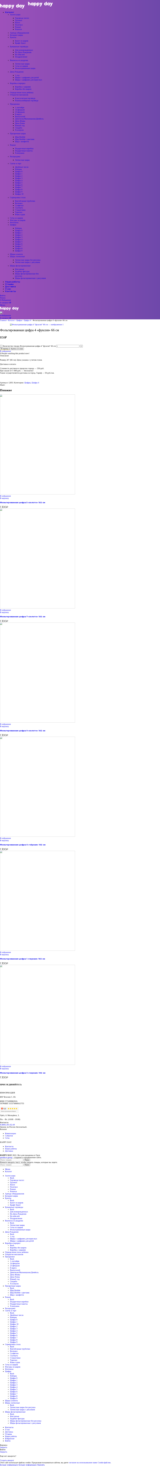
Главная (3, 320)
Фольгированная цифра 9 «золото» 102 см (22, 730)
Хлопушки (19, 153)
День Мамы (20, 121)
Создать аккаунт (7, 1460)
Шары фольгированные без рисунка (25, 1421)
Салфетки (19, 205)
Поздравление (21, 57)
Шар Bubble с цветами (24, 139)
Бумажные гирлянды (19, 46)
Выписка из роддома (19, 60)
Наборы (18, 169)
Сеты (7, 1138)
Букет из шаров (21, 41)
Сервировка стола (18, 197)
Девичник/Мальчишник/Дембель (29, 119)
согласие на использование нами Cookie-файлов (89, 1463)
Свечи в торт (15, 163)
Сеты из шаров (21, 66)
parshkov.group (6, 1157)
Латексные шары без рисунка (27, 260)
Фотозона (14, 222)
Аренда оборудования (19, 33)
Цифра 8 (18, 189)
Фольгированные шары (25, 68)
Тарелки (18, 212)
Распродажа (15, 156)
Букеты (13, 37)
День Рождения (16, 72)
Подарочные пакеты (24, 151)
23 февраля (19, 112)
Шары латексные (17, 256)
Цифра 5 (18, 183)
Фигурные (19, 269)
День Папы (20, 123)
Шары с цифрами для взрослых (28, 80)
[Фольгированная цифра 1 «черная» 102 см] (37, 950)
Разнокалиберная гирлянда (26, 100)
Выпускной (20, 116)
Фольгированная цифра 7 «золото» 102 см (22, 616)
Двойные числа (21, 167)
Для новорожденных (24, 50)
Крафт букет (20, 43)
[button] (4, 498)
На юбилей (20, 54)
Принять (41, 1465)
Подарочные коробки (24, 148)
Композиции (10, 1133)
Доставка (9, 1151)
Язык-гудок (20, 214)
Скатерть (19, 208)
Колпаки (18, 203)
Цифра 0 (18, 171)
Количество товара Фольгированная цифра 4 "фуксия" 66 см (29, 346)
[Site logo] (12, 8)
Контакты (9, 1146)
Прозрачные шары (18, 133)
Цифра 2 (18, 176)
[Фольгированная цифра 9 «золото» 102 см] (37, 722)
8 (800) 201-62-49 (7, 1125)
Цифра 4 (18, 180)
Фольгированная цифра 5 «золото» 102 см (22, 502)
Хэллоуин (19, 130)
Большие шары (16, 35)
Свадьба (18, 128)
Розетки (18, 29)
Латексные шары (22, 64)
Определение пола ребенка (21, 92)
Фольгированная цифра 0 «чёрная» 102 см (23, 845)
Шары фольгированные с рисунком (30, 278)
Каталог (11, 320)
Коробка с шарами (23, 87)
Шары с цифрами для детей (27, 77)
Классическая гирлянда (25, 98)
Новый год (19, 125)
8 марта (18, 114)
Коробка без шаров (23, 89)
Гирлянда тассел (22, 18)
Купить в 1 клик (17, 349)
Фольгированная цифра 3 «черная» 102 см (22, 1073)
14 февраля (19, 110)
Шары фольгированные (20, 266)
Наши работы (11, 1149)
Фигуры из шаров (18, 220)
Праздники (15, 104)
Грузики (18, 20)
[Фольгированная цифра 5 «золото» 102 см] (37, 494)
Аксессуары (15, 14)
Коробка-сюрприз (17, 83)
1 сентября (19, 107)
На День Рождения (23, 52)
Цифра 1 (18, 174)
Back (12, 1178)
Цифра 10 (19, 194)
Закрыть (3, 1447)
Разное (18, 27)
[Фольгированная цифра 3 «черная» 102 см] (37, 1064)
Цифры (13, 225)
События (9, 1136)
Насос (17, 22)
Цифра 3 (18, 178)
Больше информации (18, 1465)
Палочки (19, 25)
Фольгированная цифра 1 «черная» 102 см (22, 959)
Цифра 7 (18, 187)
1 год (17, 75)
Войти (8, 1441)
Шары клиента (16, 254)
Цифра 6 (18, 185)
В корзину (4, 349)
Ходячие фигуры (22, 271)
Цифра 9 (18, 192)
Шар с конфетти (22, 141)
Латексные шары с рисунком (27, 262)
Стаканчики (20, 210)
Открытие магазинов (19, 95)
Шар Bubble (20, 137)
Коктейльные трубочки (25, 201)
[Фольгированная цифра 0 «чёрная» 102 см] (37, 836)
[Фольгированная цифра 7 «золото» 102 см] (37, 608)
